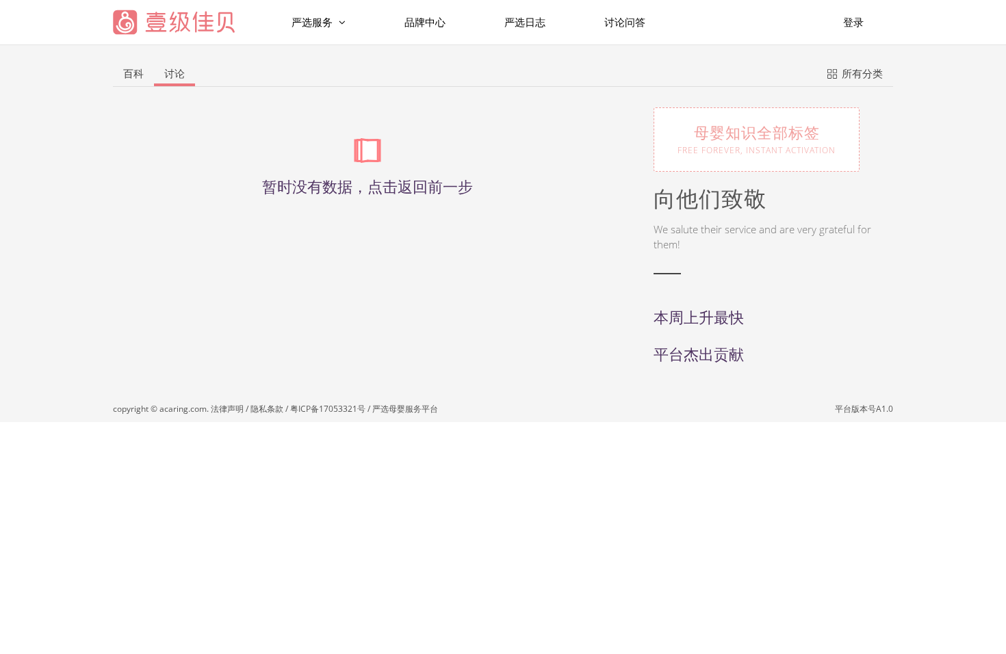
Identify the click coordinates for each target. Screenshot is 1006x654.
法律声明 (227, 409)
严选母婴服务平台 (405, 409)
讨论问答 (624, 22)
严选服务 (313, 22)
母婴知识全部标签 (757, 139)
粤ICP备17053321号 (327, 409)
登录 (853, 22)
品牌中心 (425, 22)
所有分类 (861, 73)
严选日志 (524, 22)
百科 (133, 73)
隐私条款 (266, 409)
